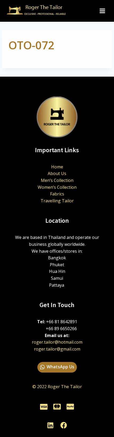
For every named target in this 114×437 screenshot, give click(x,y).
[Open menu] (102, 11)
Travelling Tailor (57, 201)
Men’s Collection (57, 180)
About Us (57, 173)
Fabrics (57, 194)
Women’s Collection (57, 187)
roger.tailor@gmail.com (57, 349)
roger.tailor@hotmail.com (57, 342)
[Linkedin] (50, 425)
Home (57, 167)
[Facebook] (63, 425)
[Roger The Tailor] (38, 11)
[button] (57, 367)
